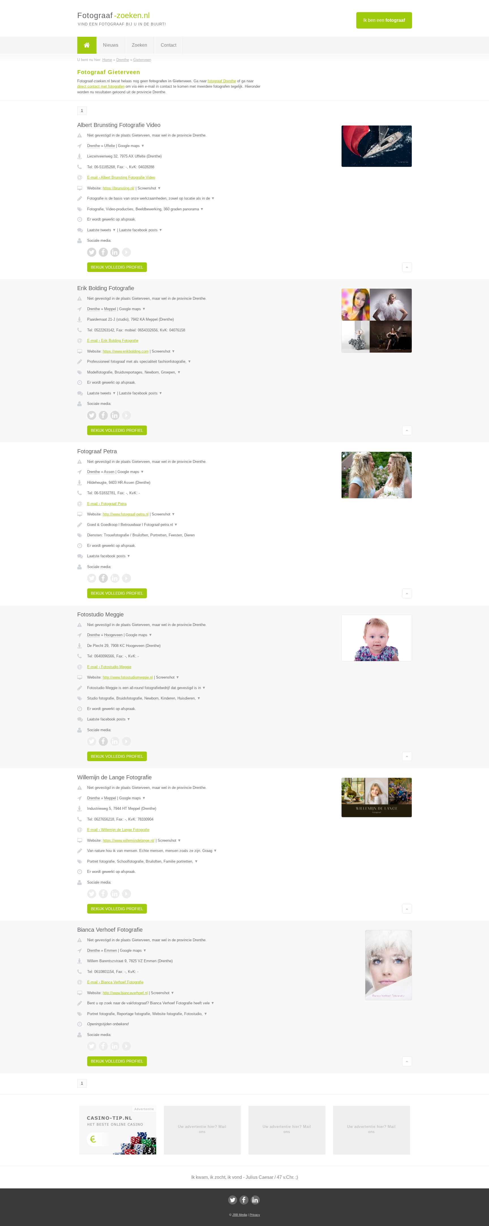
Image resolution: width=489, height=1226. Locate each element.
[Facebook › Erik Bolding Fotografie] (103, 415)
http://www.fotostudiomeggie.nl (128, 677)
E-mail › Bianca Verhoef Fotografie (115, 982)
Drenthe (93, 146)
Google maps (131, 146)
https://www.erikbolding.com (126, 351)
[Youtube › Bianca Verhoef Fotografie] (126, 1046)
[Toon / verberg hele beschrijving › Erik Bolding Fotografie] (174, 361)
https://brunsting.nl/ (118, 188)
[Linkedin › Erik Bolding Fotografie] (114, 415)
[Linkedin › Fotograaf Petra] (114, 578)
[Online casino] (121, 1132)
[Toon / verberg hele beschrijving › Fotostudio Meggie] (174, 688)
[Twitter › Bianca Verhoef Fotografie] (91, 1046)
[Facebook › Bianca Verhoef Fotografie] (103, 1046)
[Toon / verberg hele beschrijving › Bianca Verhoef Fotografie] (174, 1003)
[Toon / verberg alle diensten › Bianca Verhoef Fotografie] (174, 1014)
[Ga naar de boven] (407, 267)
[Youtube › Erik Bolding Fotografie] (126, 415)
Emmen (110, 950)
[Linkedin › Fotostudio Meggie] (114, 741)
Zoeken (139, 45)
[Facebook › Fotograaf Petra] (103, 578)
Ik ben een (384, 20)
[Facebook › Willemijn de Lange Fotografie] (103, 893)
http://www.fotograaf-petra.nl (126, 514)
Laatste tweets (101, 230)
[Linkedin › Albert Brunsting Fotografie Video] (114, 252)
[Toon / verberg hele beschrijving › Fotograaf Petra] (174, 525)
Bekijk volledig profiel (117, 267)
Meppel (110, 309)
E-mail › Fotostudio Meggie (109, 667)
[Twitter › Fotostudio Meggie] (91, 741)
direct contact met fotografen (101, 86)
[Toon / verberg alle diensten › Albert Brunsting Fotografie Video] (174, 209)
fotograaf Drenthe (222, 81)
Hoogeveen (113, 635)
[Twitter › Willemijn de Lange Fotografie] (91, 893)
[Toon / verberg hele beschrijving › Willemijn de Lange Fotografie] (174, 851)
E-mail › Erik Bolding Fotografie (112, 340)
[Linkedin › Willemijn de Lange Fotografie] (114, 893)
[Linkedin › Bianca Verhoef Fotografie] (114, 1046)
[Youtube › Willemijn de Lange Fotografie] (126, 893)
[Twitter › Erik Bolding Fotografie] (91, 415)
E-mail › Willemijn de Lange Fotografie (118, 830)
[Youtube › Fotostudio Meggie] (126, 741)
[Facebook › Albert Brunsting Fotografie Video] (103, 252)
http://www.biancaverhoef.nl (125, 993)
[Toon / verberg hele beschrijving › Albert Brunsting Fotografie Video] (174, 198)
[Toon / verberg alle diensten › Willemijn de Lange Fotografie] (174, 861)
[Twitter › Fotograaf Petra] (91, 578)
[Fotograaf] (86, 45)
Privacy (255, 1214)
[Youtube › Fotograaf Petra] (126, 578)
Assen (109, 472)
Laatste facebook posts (140, 230)
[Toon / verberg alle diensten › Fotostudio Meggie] (174, 698)
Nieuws (110, 45)
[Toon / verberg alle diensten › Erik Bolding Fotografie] (174, 372)
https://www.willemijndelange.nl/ (129, 840)
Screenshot (149, 188)
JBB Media (239, 1214)
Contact (168, 45)
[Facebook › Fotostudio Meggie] (103, 741)
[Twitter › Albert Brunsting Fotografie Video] (91, 252)
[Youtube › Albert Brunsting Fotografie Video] (126, 252)
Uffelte (109, 146)
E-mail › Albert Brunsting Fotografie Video (121, 177)
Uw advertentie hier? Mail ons (202, 1129)
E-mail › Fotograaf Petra (106, 504)
